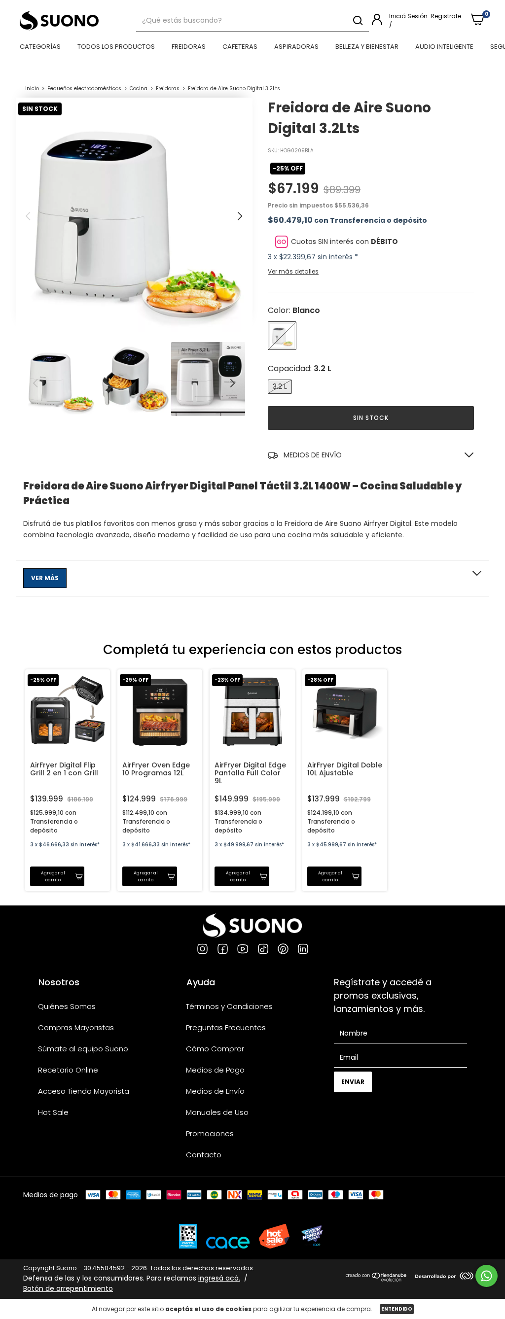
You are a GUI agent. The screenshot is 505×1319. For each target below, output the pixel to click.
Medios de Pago (215, 1070)
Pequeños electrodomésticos (84, 88)
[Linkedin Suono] (303, 950)
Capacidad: (299, 368)
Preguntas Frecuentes (226, 1027)
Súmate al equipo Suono (83, 1048)
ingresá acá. (219, 1278)
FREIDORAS (189, 46)
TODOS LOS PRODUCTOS (116, 46)
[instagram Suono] (202, 950)
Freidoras (168, 88)
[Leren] (452, 1277)
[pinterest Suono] (283, 950)
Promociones (210, 1133)
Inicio (32, 88)
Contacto (203, 1154)
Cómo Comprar (215, 1048)
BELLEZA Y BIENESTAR (366, 46)
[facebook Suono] (222, 950)
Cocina (139, 88)
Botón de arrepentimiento (68, 1288)
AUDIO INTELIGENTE (444, 46)
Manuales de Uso (217, 1112)
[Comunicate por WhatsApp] (486, 1276)
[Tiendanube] (376, 1279)
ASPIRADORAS (296, 46)
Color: (294, 310)
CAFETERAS (239, 46)
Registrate (446, 16)
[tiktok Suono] (263, 950)
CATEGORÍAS (40, 46)
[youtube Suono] (243, 950)
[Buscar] (357, 21)
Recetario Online (68, 1070)
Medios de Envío (215, 1091)
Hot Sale (53, 1112)
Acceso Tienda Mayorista (83, 1091)
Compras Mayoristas (76, 1027)
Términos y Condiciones (229, 1006)
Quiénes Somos (67, 1006)
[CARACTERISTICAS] (252, 578)
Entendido (396, 1309)
